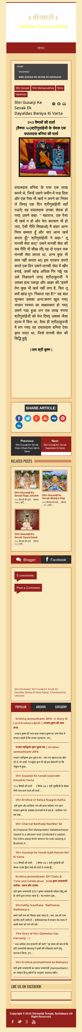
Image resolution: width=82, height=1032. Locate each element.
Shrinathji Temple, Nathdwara (50, 1013)
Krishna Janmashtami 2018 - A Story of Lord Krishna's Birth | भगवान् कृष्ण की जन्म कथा (40, 723)
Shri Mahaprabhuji (43, 88)
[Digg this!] (55, 418)
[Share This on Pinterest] (63, 418)
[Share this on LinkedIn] (20, 425)
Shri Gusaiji (22, 88)
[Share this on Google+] (37, 418)
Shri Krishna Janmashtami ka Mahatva (42, 962)
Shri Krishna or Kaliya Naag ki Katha (40, 800)
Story (60, 88)
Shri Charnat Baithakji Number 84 (39, 824)
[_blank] (28, 418)
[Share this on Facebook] (20, 418)
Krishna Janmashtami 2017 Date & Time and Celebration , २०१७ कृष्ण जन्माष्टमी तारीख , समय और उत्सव (40, 880)
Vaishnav (24, 72)
